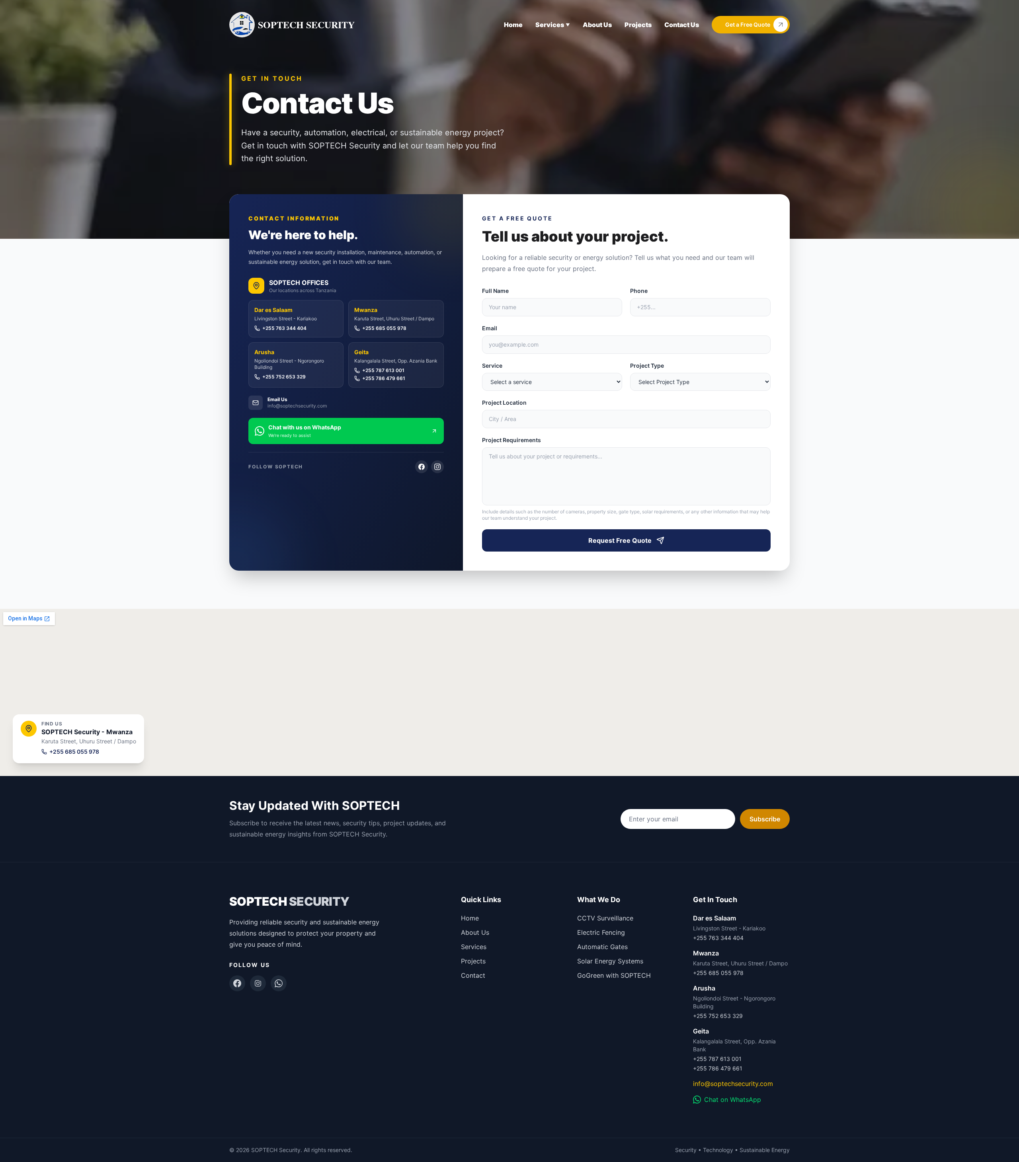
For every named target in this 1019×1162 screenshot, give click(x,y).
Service (492, 365)
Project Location (504, 402)
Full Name (495, 290)
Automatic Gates (602, 947)
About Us (597, 25)
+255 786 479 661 (383, 378)
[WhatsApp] (279, 983)
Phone (639, 290)
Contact (473, 975)
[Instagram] (437, 466)
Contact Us (681, 25)
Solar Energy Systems (610, 961)
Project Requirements (511, 440)
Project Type (647, 365)
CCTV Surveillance (605, 918)
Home (513, 25)
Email (489, 328)
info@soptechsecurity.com (733, 1084)
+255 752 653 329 (284, 377)
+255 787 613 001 (383, 370)
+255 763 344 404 (284, 328)
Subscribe (765, 819)
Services (473, 947)
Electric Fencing (601, 932)
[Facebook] (421, 466)
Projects (638, 25)
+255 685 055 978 (384, 328)
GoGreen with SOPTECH (614, 975)
